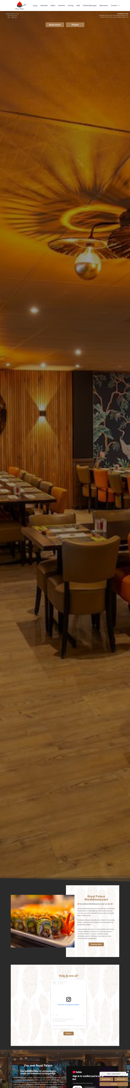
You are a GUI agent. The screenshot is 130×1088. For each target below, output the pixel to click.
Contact (114, 5)
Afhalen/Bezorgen (90, 5)
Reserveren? (106, 1079)
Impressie (44, 5)
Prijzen (52, 5)
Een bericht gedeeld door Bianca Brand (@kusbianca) (68, 1025)
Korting (70, 5)
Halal (78, 5)
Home (35, 5)
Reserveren (103, 5)
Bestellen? (121, 1079)
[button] (13, 921)
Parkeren (61, 5)
